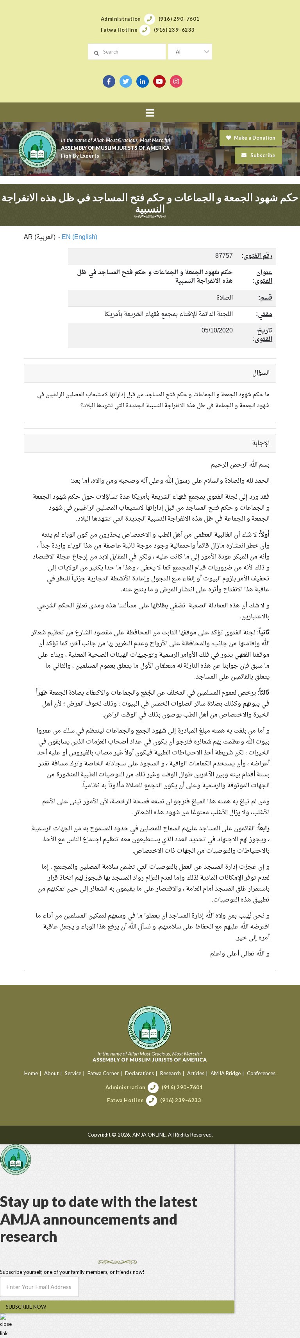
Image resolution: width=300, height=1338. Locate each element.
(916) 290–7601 (182, 1087)
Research (170, 1073)
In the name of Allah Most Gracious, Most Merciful (115, 140)
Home (31, 1073)
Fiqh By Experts (80, 156)
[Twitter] (126, 81)
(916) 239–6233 (180, 1100)
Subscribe (262, 155)
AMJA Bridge (226, 1073)
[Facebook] (109, 81)
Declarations (139, 1073)
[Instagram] (176, 81)
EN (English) (79, 237)
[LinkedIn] (142, 81)
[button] (150, 113)
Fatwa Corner (103, 1073)
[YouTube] (159, 81)
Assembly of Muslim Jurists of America (115, 148)
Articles (195, 1073)
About (51, 1073)
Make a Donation (254, 138)
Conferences (261, 1073)
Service (73, 1073)
